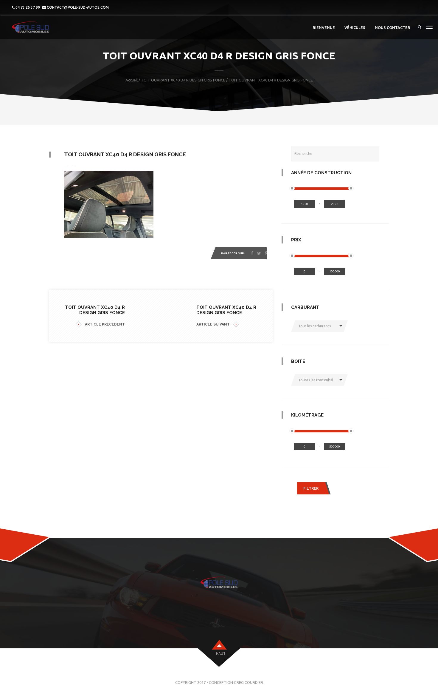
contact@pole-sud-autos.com (78, 7)
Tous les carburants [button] (314, 326)
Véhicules (354, 27)
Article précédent (105, 324)
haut (221, 654)
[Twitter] (259, 253)
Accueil (131, 80)
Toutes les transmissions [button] (318, 380)
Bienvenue (324, 27)
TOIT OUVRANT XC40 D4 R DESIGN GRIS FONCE (183, 80)
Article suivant (213, 324)
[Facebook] (252, 253)
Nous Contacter (392, 27)
